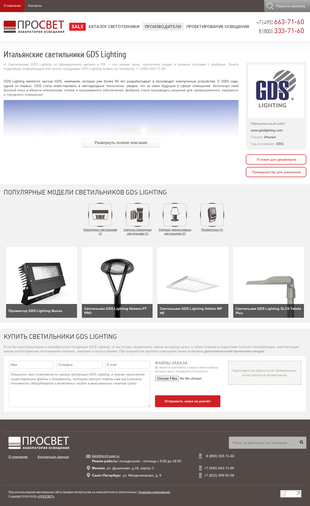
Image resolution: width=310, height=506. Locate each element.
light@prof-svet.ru (105, 456)
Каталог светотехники (114, 26)
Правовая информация (154, 492)
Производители (163, 26)
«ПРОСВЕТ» (45, 496)
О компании (12, 5)
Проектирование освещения (217, 26)
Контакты (35, 5)
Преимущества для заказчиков (276, 172)
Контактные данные (53, 457)
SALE (77, 26)
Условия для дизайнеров (276, 159)
